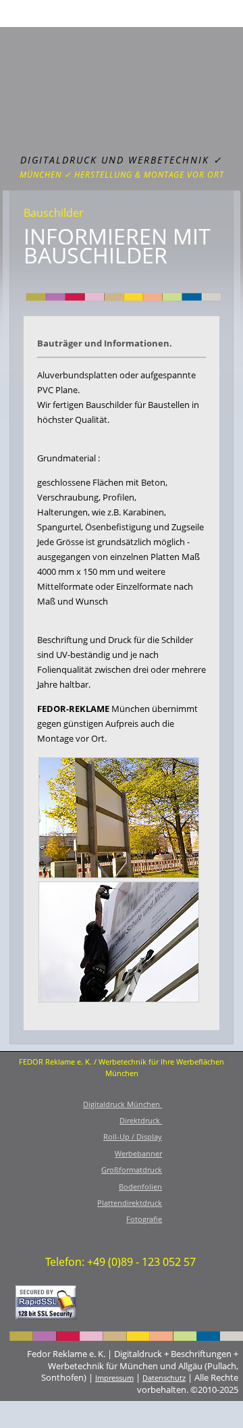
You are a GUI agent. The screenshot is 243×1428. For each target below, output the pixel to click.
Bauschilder (54, 212)
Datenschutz (164, 1378)
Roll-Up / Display (132, 1136)
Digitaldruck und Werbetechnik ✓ (121, 159)
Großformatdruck (131, 1170)
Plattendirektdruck (129, 1203)
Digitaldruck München (122, 1104)
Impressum (114, 1378)
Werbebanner (138, 1153)
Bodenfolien (140, 1186)
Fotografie (144, 1219)
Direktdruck (140, 1120)
